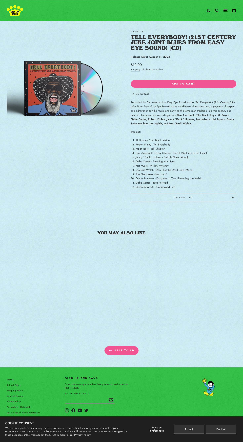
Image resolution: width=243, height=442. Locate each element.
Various (137, 31)
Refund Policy (13, 385)
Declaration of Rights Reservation (23, 412)
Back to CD (123, 350)
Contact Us (183, 197)
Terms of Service (15, 396)
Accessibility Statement (18, 407)
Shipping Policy (15, 390)
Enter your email (77, 393)
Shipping (135, 69)
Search (10, 379)
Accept (189, 429)
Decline (220, 429)
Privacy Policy (82, 435)
